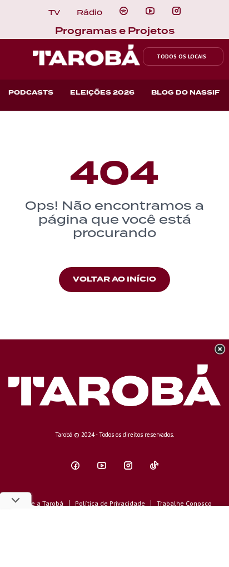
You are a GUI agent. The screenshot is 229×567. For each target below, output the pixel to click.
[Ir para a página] (123, 11)
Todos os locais (181, 56)
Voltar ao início (114, 279)
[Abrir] (150, 11)
